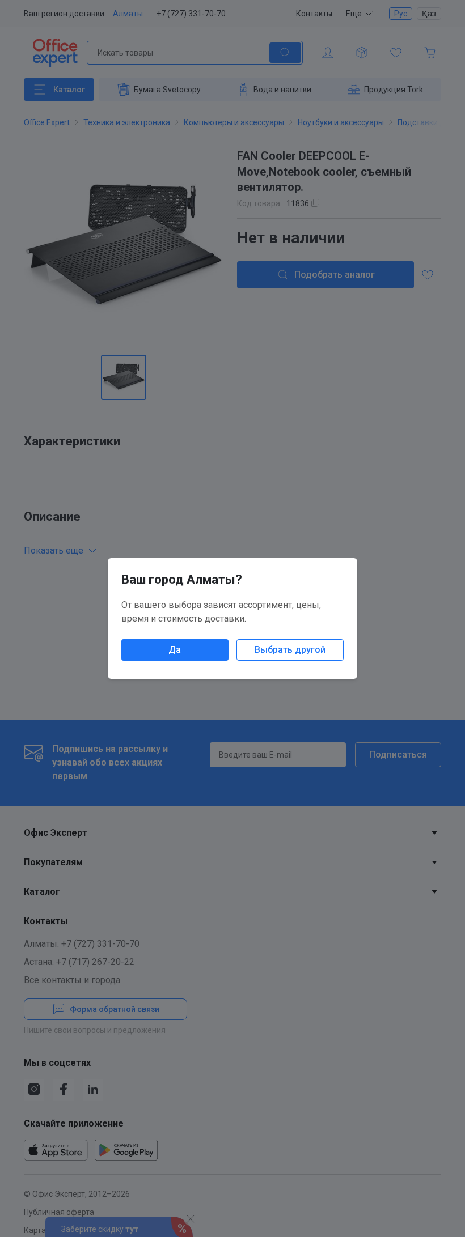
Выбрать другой (290, 649)
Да (174, 649)
